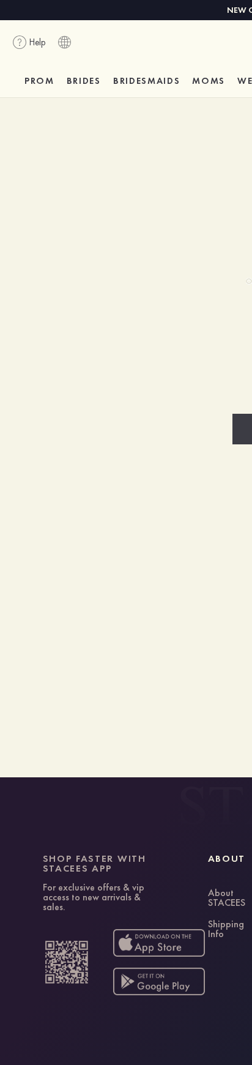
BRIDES (84, 81)
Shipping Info (226, 929)
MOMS (208, 81)
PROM (39, 81)
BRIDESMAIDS (146, 81)
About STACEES (226, 898)
